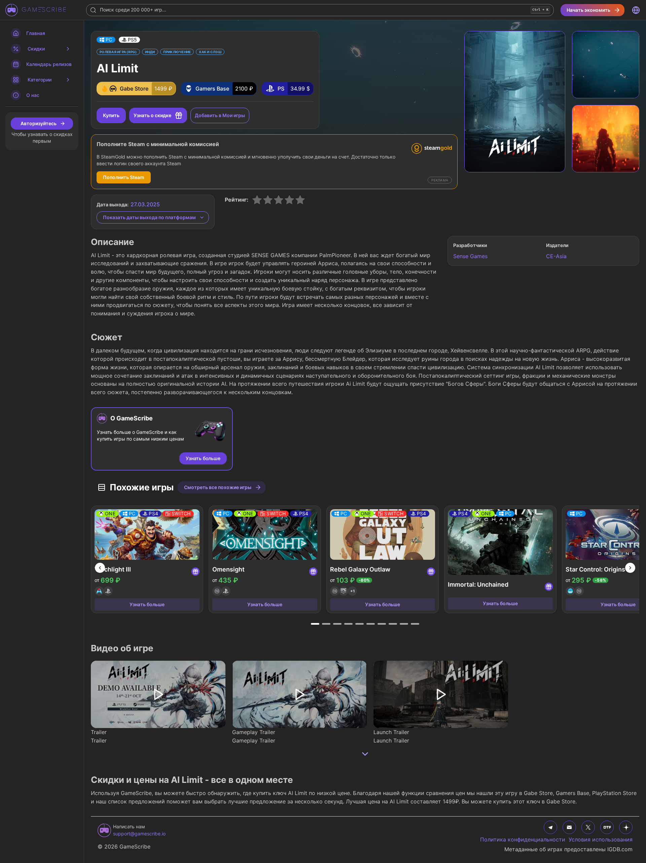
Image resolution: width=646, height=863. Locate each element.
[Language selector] (636, 10)
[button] (106, 40)
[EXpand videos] (365, 754)
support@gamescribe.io (139, 833)
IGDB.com (620, 849)
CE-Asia (556, 256)
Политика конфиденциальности (522, 839)
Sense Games (470, 256)
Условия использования (601, 839)
